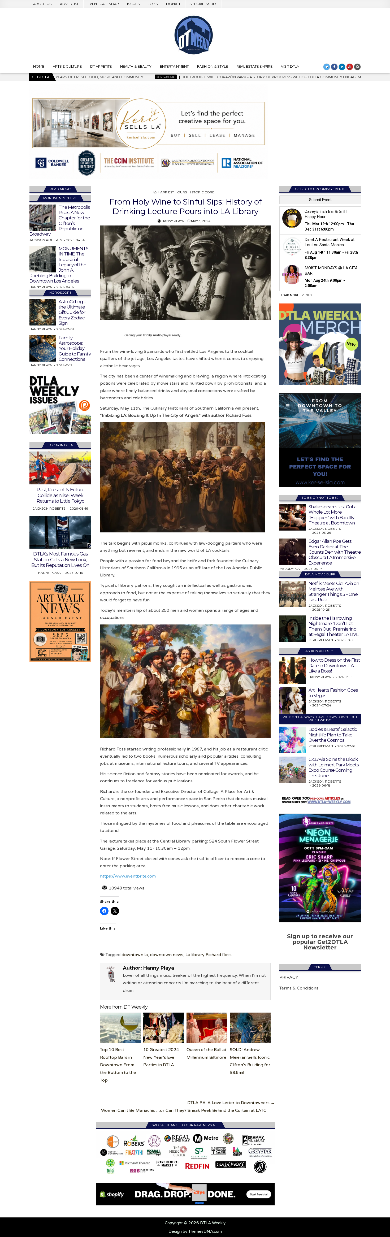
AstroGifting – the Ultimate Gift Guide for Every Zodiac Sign (72, 312)
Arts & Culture (67, 66)
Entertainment (174, 66)
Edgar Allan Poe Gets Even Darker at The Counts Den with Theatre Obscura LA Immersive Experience (335, 552)
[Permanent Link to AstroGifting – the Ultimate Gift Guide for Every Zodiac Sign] (42, 312)
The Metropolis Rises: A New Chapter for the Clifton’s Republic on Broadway (59, 221)
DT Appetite (101, 66)
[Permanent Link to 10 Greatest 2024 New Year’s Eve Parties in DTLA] (163, 1028)
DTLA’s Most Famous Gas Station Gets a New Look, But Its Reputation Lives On (60, 559)
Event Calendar (103, 4)
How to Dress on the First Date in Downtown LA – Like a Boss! (334, 665)
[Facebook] (334, 67)
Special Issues (203, 4)
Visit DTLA (290, 66)
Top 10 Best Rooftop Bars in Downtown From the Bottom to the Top (118, 1065)
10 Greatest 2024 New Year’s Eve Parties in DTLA (161, 1057)
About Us (42, 4)
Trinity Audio (152, 335)
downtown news (166, 954)
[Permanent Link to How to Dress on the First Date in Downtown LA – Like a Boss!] (292, 670)
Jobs (153, 4)
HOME (38, 66)
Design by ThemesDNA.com (195, 1231)
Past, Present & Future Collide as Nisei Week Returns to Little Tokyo (60, 495)
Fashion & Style (212, 66)
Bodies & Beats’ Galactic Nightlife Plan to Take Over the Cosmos (333, 735)
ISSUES (133, 4)
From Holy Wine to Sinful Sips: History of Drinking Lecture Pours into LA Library (185, 206)
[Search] (357, 67)
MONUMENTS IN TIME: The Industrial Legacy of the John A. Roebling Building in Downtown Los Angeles (58, 265)
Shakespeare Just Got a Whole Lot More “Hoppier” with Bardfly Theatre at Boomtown (333, 515)
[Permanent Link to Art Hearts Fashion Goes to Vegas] (292, 700)
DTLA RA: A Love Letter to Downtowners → (231, 1102)
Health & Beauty (135, 66)
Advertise (69, 4)
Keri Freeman (321, 640)
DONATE (173, 4)
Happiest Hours (172, 192)
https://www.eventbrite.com (128, 876)
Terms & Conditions (298, 988)
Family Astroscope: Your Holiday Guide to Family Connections (75, 348)
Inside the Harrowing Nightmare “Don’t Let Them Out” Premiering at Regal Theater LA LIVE (334, 626)
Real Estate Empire (254, 66)
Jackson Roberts (45, 240)
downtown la (135, 954)
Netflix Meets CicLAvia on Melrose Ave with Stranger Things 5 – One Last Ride (334, 591)
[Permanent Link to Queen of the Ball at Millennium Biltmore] (207, 1028)
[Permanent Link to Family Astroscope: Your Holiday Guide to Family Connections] (42, 348)
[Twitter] (326, 67)
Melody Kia (289, 569)
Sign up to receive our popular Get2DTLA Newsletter (320, 942)
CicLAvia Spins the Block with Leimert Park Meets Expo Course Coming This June (334, 767)
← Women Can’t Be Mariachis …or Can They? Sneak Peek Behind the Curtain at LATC (181, 1110)
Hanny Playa (173, 221)
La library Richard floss (208, 954)
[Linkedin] (342, 67)
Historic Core (201, 192)
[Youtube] (349, 67)
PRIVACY (288, 977)
